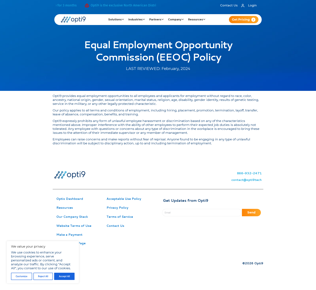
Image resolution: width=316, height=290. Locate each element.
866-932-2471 (249, 173)
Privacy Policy (117, 207)
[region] (43, 262)
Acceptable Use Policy (123, 199)
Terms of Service (119, 216)
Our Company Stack (72, 216)
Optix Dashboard (69, 199)
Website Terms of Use (73, 226)
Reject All (43, 276)
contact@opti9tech (246, 180)
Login (252, 5)
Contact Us (228, 5)
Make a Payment (69, 234)
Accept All (64, 276)
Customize (21, 276)
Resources (64, 207)
